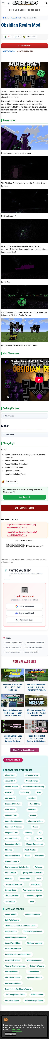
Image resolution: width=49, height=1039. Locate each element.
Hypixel (39, 838)
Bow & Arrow (10, 798)
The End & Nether (11, 896)
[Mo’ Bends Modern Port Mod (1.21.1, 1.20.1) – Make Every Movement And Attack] (36, 675)
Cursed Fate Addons (12, 943)
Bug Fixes (31, 798)
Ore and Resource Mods (34, 647)
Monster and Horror (12, 856)
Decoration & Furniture (13, 821)
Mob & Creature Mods (13, 647)
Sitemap (43, 1015)
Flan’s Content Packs (13, 949)
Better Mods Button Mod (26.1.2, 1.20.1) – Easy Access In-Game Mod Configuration (12, 713)
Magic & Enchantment (34, 844)
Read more (17, 1030)
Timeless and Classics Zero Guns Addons (20, 926)
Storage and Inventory (13, 884)
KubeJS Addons (37, 995)
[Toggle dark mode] (8, 3)
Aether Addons (33, 972)
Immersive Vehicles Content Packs (18, 954)
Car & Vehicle (10, 810)
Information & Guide (12, 844)
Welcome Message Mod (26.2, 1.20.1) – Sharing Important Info (36, 713)
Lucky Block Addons (12, 960)
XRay (32, 901)
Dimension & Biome (35, 821)
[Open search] (46, 3)
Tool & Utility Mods (31, 652)
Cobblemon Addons (32, 914)
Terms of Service (19, 1015)
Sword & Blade (10, 890)
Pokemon (38, 867)
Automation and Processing (33, 787)
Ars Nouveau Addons (13, 983)
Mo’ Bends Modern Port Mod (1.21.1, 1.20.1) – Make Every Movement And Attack (36, 687)
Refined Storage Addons (34, 1000)
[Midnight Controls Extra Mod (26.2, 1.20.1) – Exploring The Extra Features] (12, 726)
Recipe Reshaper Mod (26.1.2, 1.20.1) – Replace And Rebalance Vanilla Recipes (36, 739)
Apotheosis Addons (34, 977)
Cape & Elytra (35, 804)
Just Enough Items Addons (15, 995)
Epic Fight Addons (12, 920)
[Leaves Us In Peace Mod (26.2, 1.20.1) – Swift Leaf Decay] (12, 675)
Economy (28, 833)
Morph (27, 856)
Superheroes (35, 884)
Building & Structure (12, 804)
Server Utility (25, 878)
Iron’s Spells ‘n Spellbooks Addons (18, 989)
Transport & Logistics (34, 896)
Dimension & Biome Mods (35, 643)
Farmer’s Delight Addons (33, 931)
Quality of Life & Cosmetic (32, 873)
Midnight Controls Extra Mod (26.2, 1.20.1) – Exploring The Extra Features (13, 739)
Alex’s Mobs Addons (12, 977)
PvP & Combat (10, 873)
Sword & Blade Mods (13, 652)
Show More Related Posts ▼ (24, 750)
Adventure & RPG (31, 775)
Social (39, 878)
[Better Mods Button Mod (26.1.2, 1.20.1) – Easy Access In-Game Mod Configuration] (12, 700)
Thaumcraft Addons (34, 960)
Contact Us (7, 1015)
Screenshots (9, 51)
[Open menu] (3, 3)
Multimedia (39, 856)
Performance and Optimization (17, 867)
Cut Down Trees (11, 815)
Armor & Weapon (11, 787)
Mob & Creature (30, 850)
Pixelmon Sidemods (34, 943)
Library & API (10, 775)
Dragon (35, 827)
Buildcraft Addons (37, 966)
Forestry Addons (11, 972)
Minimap (8, 850)
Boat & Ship (24, 792)
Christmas (32, 810)
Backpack (8, 792)
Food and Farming (12, 838)
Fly (40, 833)
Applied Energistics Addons (15, 937)
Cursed (33, 815)
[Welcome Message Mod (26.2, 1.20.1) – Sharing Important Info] (36, 700)
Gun (27, 838)
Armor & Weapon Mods (14, 643)
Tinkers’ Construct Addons (15, 966)
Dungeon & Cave (11, 833)
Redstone (8, 878)
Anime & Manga (32, 781)
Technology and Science (32, 890)
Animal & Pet (10, 781)
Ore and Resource (12, 861)
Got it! (10, 1034)
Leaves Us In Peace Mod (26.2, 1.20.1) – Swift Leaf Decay (12, 687)
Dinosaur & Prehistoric (13, 827)
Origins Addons (11, 931)
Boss (39, 792)
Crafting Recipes (25, 51)
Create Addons (10, 914)
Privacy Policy (33, 1015)
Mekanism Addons (12, 1000)
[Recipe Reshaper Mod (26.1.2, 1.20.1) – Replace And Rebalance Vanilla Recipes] (36, 726)
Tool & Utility (10, 901)
